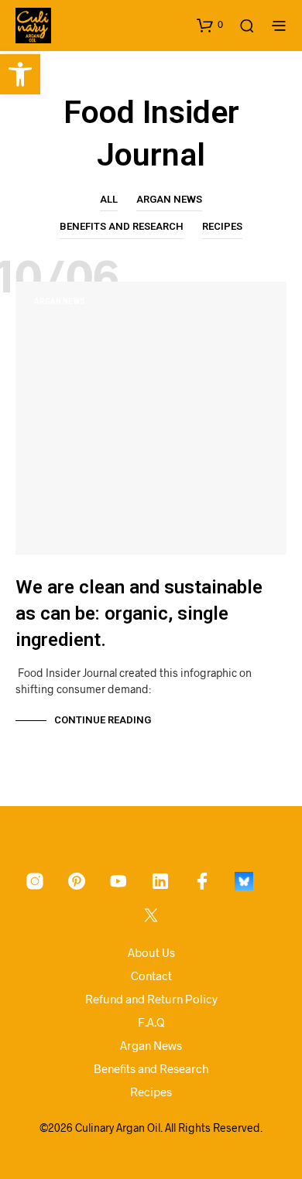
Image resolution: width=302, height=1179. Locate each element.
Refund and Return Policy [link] (151, 999)
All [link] (109, 199)
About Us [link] (151, 952)
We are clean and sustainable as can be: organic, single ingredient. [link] (139, 613)
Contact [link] (151, 975)
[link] (20, 74)
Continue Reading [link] (102, 720)
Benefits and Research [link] (122, 226)
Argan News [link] (169, 199)
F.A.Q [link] (151, 1022)
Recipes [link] (222, 226)
